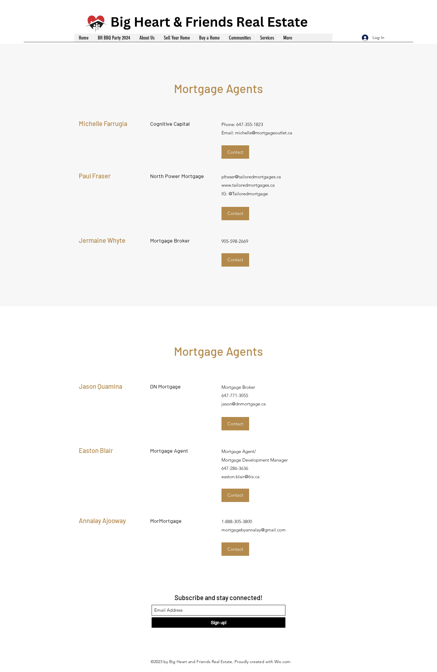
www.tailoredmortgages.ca (248, 185)
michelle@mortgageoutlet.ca (263, 133)
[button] (267, 38)
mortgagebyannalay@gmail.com (253, 530)
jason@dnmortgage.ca (243, 404)
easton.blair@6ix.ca (240, 476)
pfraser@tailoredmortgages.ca (251, 177)
